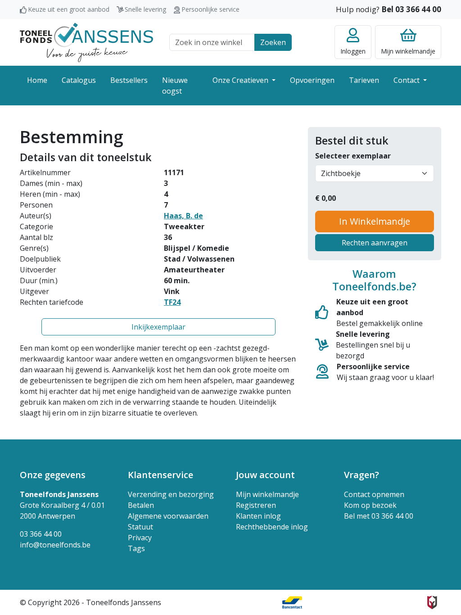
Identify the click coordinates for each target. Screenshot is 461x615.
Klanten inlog (258, 516)
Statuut (140, 527)
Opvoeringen (312, 80)
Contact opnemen (374, 494)
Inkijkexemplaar (158, 327)
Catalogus (79, 80)
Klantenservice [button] (160, 475)
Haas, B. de (183, 216)
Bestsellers (129, 80)
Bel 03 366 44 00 (411, 9)
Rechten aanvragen (374, 243)
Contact (407, 80)
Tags (136, 548)
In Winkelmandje (374, 221)
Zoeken (273, 42)
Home (37, 80)
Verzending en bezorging (171, 494)
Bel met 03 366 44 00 (378, 516)
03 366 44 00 (41, 534)
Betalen (141, 505)
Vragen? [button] (361, 475)
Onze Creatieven (241, 80)
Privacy (140, 538)
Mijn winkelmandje (267, 494)
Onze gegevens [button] (53, 475)
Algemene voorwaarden (168, 516)
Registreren (256, 505)
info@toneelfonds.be (55, 545)
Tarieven (364, 80)
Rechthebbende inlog (272, 527)
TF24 (172, 302)
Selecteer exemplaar (353, 156)
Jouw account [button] (265, 475)
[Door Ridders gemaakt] (432, 602)
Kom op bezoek (370, 505)
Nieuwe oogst (175, 85)
